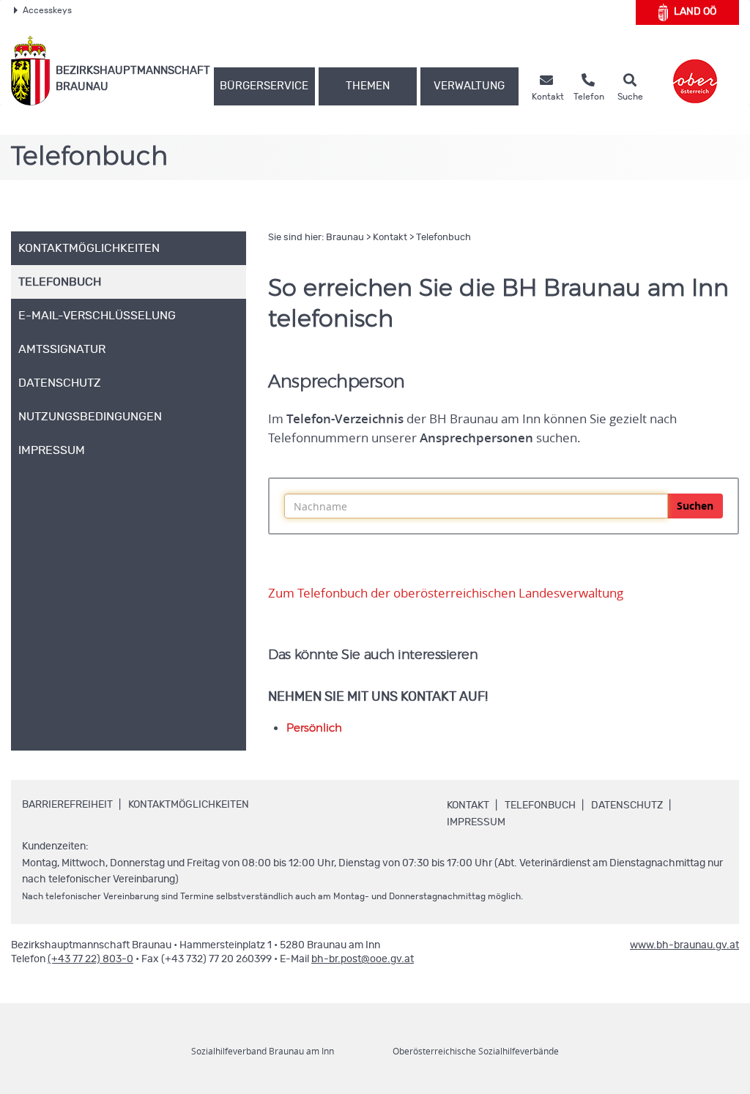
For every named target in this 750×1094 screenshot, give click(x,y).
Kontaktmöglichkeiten (188, 805)
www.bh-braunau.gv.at (684, 945)
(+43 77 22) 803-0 (90, 959)
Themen (368, 86)
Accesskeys (47, 10)
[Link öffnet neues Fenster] (695, 70)
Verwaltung (469, 86)
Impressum (476, 822)
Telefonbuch (443, 237)
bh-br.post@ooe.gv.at (362, 959)
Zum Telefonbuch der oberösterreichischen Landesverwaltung (445, 593)
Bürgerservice (264, 86)
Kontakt (390, 237)
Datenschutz (627, 805)
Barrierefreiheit (67, 805)
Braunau (345, 237)
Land (695, 12)
